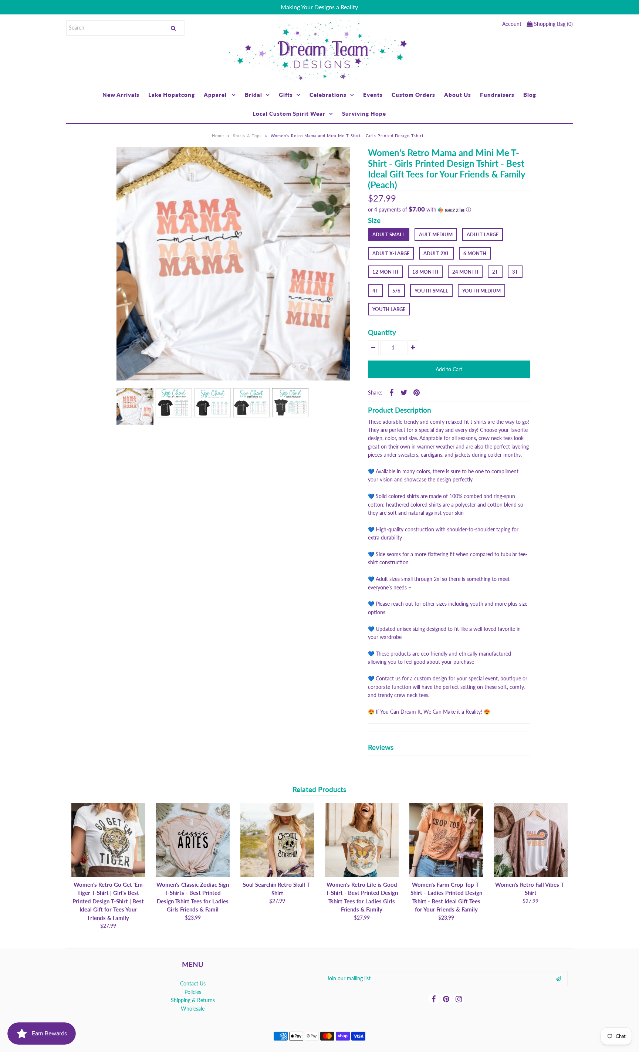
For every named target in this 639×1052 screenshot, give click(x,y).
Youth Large (388, 309)
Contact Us (193, 983)
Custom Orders (413, 94)
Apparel (216, 94)
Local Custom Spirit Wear (289, 113)
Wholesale (192, 1008)
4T (375, 291)
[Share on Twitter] (403, 392)
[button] (449, 209)
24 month (465, 272)
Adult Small (388, 234)
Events (373, 94)
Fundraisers (497, 94)
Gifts (286, 94)
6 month (474, 253)
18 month (425, 272)
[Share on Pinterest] (416, 392)
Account (511, 24)
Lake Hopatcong (171, 94)
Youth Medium (481, 291)
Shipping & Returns (193, 1000)
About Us (457, 94)
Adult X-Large (390, 253)
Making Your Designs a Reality (319, 6)
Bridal (253, 94)
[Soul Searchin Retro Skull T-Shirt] (277, 840)
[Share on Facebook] (391, 392)
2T (495, 272)
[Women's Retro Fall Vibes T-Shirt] (531, 840)
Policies (193, 992)
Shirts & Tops (247, 135)
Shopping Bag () (552, 24)
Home (218, 135)
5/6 (396, 291)
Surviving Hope (364, 113)
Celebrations (328, 94)
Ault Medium (436, 234)
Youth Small (431, 291)
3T (515, 272)
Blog (529, 94)
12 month (385, 272)
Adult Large (482, 234)
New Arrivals (120, 94)
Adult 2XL (436, 253)
